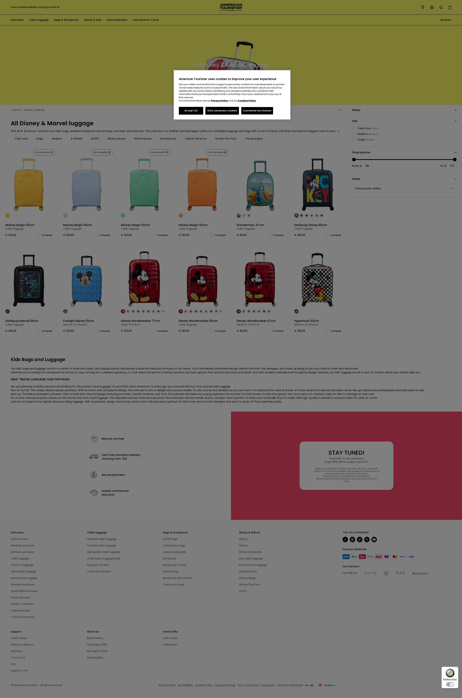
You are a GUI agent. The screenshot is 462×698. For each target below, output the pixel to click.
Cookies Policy (247, 100)
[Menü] (456, 669)
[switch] (450, 684)
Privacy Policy (219, 100)
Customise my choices (257, 110)
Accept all (191, 110)
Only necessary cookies (222, 110)
